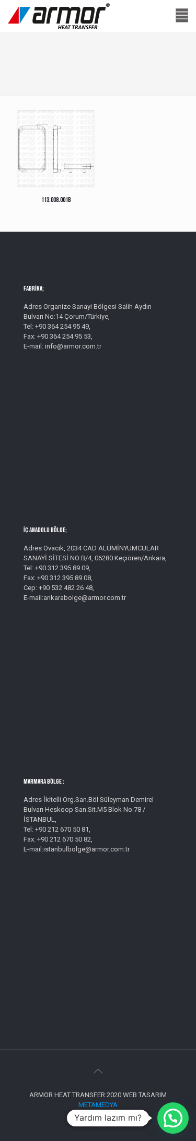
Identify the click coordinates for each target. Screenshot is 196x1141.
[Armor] (59, 16)
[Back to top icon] (98, 1071)
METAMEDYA (98, 1105)
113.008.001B (56, 200)
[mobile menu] (182, 16)
